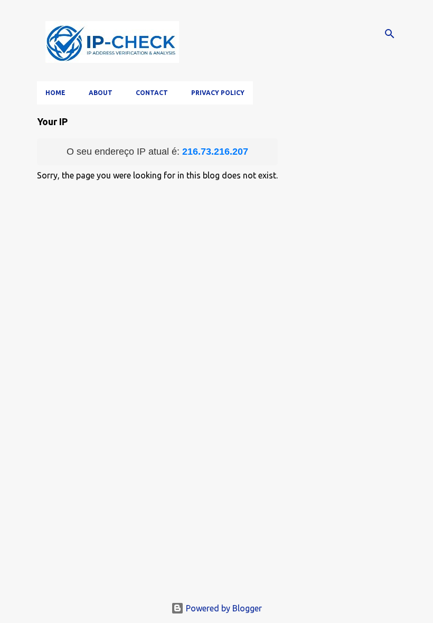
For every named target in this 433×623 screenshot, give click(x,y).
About (100, 92)
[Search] (389, 33)
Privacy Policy (217, 92)
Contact (152, 92)
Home (55, 92)
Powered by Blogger (223, 608)
